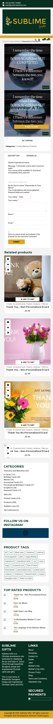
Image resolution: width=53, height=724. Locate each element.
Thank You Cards (26, 578)
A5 (6, 552)
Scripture (8, 574)
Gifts (6, 494)
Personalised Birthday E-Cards (17, 485)
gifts (21, 557)
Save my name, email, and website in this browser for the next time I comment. (24, 235)
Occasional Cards (19, 304)
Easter (31, 659)
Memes (17, 41)
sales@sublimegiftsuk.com (15, 5)
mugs (7, 565)
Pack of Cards (32, 565)
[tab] (14, 155)
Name (11, 214)
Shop (30, 675)
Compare (28, 141)
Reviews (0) (31, 156)
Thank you (44, 304)
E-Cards (11, 41)
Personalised (9, 570)
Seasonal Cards (10, 490)
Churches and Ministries (14, 471)
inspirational (9, 561)
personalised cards (24, 570)
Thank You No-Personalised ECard (27, 432)
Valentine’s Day (34, 682)
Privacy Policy (34, 672)
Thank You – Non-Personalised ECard (27, 307)
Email (11, 223)
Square (41, 574)
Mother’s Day (34, 666)
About (30, 650)
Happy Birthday (31, 557)
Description (13, 156)
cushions (40, 552)
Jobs (30, 662)
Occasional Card (18, 565)
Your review (13, 200)
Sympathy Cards (11, 578)
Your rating (13, 197)
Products (32, 146)
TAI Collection (10, 510)
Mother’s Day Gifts (36, 669)
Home (4, 41)
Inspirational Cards (23, 561)
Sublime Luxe (10, 506)
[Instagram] (25, 533)
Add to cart (32, 127)
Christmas (30, 552)
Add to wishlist (30, 134)
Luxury (41, 561)
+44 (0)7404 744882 (13, 3)
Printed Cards (10, 498)
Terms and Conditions (37, 678)
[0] (43, 40)
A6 (11, 552)
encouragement (10, 557)
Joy (34, 561)
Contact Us (33, 656)
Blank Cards (19, 552)
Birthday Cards (10, 477)
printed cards (39, 570)
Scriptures (36, 304)
